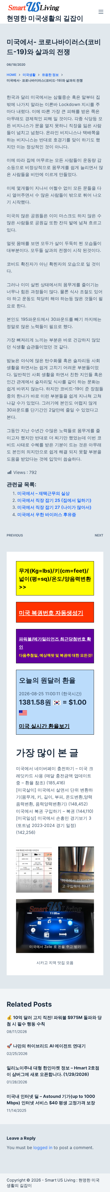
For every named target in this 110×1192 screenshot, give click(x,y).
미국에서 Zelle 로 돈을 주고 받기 (55, 946)
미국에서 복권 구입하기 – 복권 (45, 811)
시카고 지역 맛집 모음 (55, 962)
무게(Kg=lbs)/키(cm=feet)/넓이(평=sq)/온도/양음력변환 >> (55, 579)
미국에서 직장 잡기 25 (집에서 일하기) (54, 500)
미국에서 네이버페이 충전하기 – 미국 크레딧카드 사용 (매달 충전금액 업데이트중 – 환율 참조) (54, 775)
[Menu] (101, 11)
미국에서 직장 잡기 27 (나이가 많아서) (54, 507)
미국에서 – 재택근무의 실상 (43, 493)
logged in (42, 1147)
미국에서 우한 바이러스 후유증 (46, 514)
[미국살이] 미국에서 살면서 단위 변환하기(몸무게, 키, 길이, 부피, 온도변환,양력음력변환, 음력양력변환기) (54, 797)
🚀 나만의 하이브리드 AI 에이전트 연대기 (46, 1045)
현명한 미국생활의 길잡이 (45, 18)
